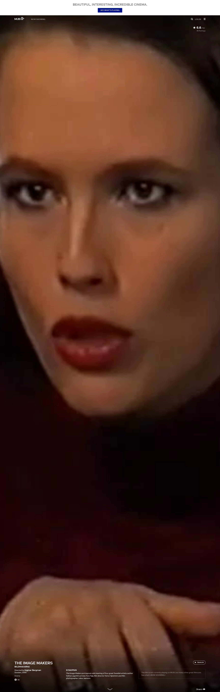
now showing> (158, 675)
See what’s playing (110, 10)
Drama (17, 676)
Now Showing (38, 19)
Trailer (200, 662)
